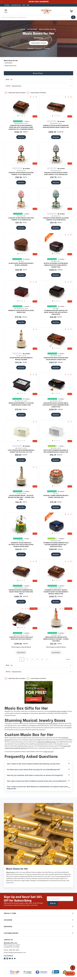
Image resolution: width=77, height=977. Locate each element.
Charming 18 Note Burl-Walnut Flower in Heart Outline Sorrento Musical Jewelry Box (56, 592)
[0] (71, 11)
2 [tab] (54, 115)
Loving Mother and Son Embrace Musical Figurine (21, 358)
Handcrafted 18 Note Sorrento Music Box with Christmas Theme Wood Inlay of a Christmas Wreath (21, 127)
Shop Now (21, 137)
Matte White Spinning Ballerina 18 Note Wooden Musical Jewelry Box (56, 451)
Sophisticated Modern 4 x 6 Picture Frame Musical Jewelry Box (21, 404)
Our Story (7, 5)
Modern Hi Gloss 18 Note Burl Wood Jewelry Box (21, 311)
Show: (8, 79)
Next (68, 659)
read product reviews (38, 43)
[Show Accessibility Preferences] (72, 967)
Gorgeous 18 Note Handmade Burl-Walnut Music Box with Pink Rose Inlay (21, 592)
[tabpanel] (21, 106)
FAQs (23, 5)
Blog (28, 5)
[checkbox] (38, 62)
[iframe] (70, 973)
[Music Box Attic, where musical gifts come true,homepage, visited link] (46, 11)
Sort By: (8, 86)
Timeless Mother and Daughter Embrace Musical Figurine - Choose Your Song (56, 639)
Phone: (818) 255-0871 (11, 950)
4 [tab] (24, 115)
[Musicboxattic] (7, 958)
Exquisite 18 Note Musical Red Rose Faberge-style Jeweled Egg (21, 173)
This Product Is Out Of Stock (21, 647)
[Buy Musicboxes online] (38, 692)
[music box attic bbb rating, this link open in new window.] (55, 972)
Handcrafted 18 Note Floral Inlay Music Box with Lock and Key (21, 638)
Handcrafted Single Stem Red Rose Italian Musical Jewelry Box (56, 358)
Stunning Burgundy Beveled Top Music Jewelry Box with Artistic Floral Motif (56, 312)
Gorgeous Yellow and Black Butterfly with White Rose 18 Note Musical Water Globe (21, 544)
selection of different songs (47, 742)
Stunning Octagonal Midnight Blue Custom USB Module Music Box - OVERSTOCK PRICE (56, 544)
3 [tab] (22, 115)
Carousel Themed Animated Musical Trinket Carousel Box (56, 496)
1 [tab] (17, 115)
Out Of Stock (21, 652)
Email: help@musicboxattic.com (15, 952)
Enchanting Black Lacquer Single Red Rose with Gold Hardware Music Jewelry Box (56, 405)
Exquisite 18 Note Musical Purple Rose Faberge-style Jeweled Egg (56, 173)
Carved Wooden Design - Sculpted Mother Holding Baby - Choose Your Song (21, 497)
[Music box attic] (15, 958)
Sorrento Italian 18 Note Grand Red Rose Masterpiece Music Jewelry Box (56, 126)
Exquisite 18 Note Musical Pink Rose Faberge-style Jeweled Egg (21, 219)
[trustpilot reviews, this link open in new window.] (27, 972)
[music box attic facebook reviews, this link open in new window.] (41, 972)
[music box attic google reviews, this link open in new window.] (14, 972)
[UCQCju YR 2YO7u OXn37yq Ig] (10, 958)
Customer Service (16, 5)
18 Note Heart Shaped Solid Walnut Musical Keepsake (21, 264)
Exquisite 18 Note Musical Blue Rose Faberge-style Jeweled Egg (56, 219)
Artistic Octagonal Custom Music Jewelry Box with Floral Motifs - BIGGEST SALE (56, 265)
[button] (38, 73)
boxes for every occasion (59, 711)
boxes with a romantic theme (47, 723)
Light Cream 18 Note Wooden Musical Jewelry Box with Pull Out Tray (21, 451)
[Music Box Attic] (5, 958)
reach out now (48, 751)
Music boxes (10, 872)
